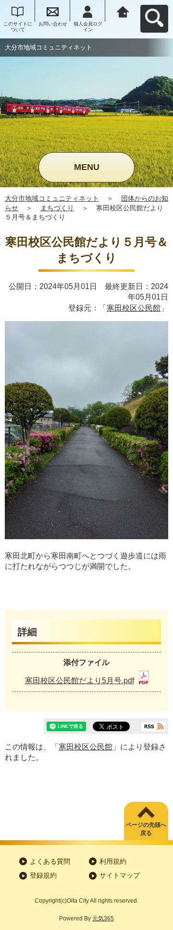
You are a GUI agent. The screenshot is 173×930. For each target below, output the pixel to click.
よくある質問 (50, 861)
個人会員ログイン (88, 26)
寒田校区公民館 (134, 308)
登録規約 (43, 875)
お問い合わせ (52, 23)
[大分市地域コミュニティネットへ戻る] (122, 10)
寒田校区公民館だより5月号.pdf (79, 680)
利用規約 (112, 861)
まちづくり (57, 208)
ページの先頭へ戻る (146, 828)
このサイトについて (17, 26)
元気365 (103, 918)
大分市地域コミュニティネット (52, 198)
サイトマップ (119, 875)
